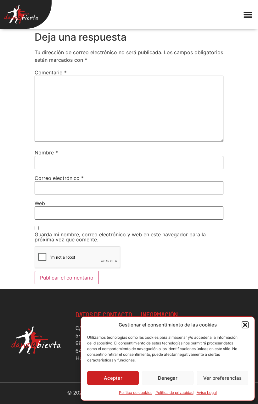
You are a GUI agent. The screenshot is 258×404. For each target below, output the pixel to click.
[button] (245, 325)
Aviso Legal (207, 392)
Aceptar (113, 378)
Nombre (46, 152)
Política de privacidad (174, 392)
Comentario (51, 72)
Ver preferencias (222, 378)
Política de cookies (135, 392)
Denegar (167, 378)
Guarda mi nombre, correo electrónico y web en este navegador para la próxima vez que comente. (120, 237)
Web (40, 203)
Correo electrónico (59, 178)
